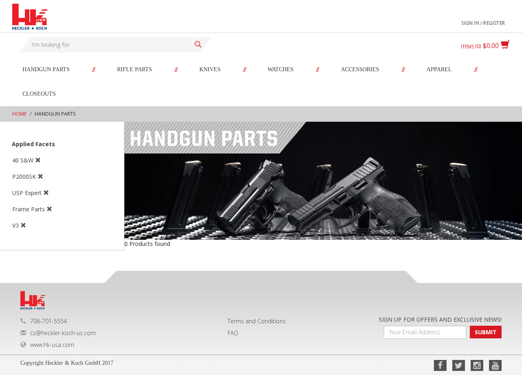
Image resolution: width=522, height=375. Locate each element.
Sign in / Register (483, 23)
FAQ (233, 333)
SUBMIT (486, 332)
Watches (281, 69)
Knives (210, 69)
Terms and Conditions (257, 321)
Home (19, 113)
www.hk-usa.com (52, 345)
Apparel (439, 69)
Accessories (360, 69)
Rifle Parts (134, 69)
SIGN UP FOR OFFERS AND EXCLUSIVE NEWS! (440, 319)
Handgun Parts (46, 69)
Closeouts (39, 94)
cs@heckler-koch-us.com (63, 333)
